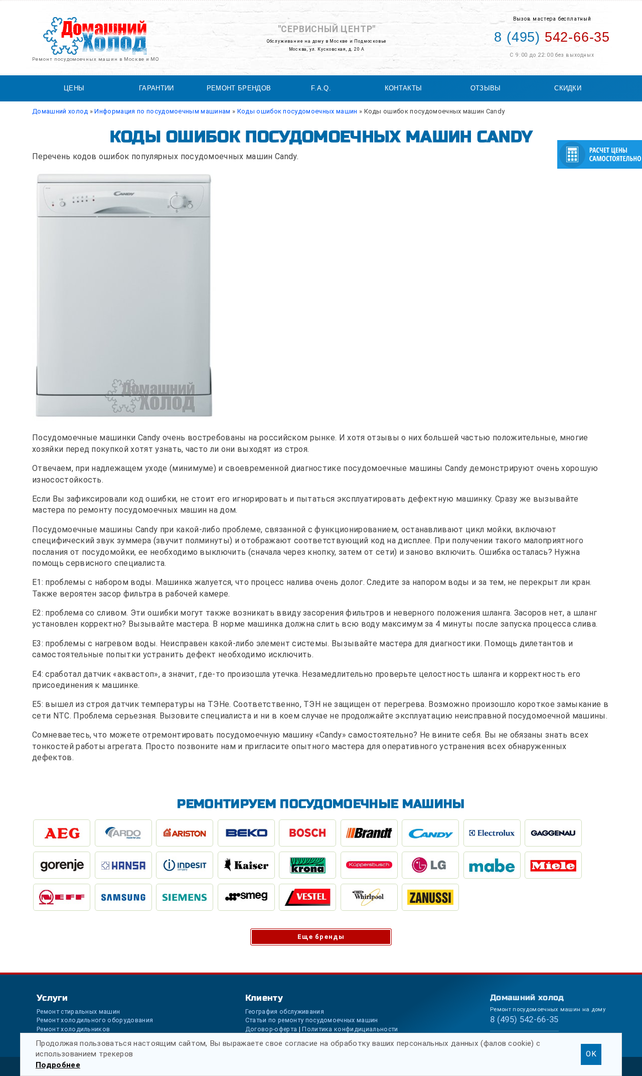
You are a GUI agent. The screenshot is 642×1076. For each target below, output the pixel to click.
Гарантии (156, 88)
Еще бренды (321, 936)
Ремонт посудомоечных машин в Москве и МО (95, 59)
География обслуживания (284, 1011)
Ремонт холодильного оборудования (95, 1020)
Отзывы (485, 88)
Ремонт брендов (239, 88)
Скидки (567, 88)
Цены (74, 88)
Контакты (403, 88)
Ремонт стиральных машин (78, 1011)
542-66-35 (552, 37)
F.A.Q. (321, 88)
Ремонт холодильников (73, 1029)
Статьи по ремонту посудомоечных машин (311, 1020)
